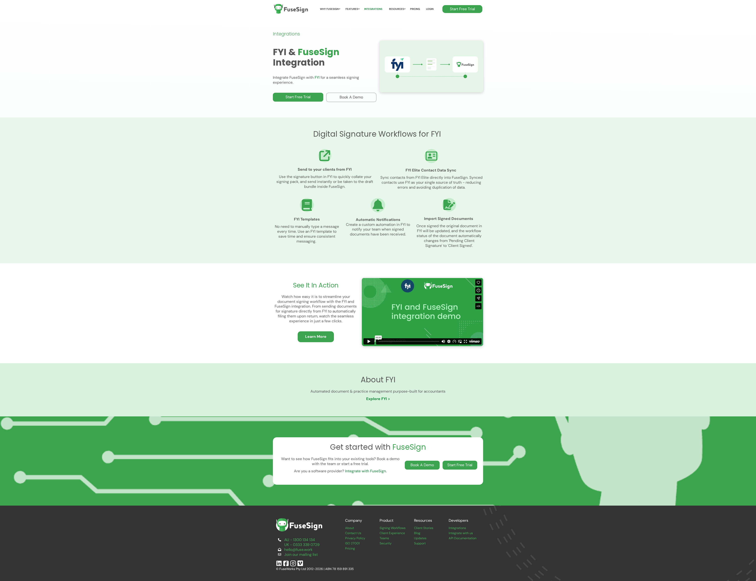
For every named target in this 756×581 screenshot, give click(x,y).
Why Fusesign (329, 9)
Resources (396, 9)
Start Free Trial (454, 7)
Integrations (373, 9)
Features (352, 9)
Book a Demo (338, 95)
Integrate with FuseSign (365, 471)
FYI (317, 77)
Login (430, 9)
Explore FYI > (378, 398)
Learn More (315, 333)
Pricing (415, 9)
